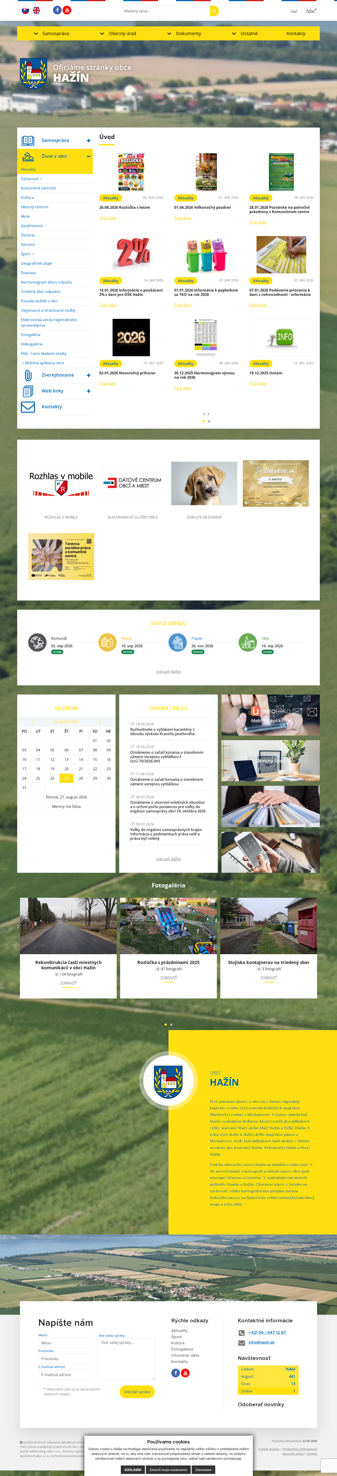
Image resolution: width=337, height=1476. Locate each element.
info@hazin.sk (261, 1342)
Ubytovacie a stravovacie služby (48, 310)
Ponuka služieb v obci (39, 300)
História (28, 235)
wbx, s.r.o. (54, 1451)
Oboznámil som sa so (72, 1391)
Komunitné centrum (38, 188)
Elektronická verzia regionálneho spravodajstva (49, 322)
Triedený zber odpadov (41, 291)
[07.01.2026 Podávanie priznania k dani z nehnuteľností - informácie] (281, 254)
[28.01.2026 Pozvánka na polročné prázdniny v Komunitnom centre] (281, 172)
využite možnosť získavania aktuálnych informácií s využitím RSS (66, 1442)
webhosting (38, 1451)
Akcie (25, 216)
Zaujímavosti (32, 225)
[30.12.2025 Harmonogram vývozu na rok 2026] (206, 337)
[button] (50, 33)
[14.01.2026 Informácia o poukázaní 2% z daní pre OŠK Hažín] (131, 254)
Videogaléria (31, 344)
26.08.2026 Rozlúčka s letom (124, 207)
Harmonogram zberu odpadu (46, 282)
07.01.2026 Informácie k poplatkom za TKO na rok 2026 (206, 292)
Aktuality (28, 169)
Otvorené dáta (185, 1356)
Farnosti (28, 244)
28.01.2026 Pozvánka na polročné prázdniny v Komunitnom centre (279, 209)
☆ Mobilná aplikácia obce (42, 362)
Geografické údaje (36, 263)
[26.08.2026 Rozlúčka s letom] (131, 172)
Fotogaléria (30, 334)
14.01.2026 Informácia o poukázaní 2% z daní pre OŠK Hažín (131, 292)
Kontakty (296, 33)
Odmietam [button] (203, 1470)
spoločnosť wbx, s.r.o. (34, 1456)
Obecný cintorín (34, 206)
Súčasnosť (30, 178)
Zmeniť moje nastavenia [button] (168, 1470)
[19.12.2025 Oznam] (281, 337)
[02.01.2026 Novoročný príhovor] (131, 337)
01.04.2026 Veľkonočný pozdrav (202, 207)
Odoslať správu (137, 1391)
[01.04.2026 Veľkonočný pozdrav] (206, 172)
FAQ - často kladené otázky (43, 353)
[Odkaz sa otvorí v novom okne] (57, 10)
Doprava (28, 272)
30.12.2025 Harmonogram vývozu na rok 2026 (204, 375)
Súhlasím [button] (132, 1470)
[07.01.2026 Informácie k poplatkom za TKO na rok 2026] (206, 254)
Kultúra (27, 197)
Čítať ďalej (107, 217)
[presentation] (204, 414)
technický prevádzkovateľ (68, 1456)
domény (67, 1451)
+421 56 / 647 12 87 (267, 1333)
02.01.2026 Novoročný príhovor (127, 372)
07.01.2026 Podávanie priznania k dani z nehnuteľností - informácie (280, 292)
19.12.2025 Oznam (265, 372)
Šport (26, 253)
